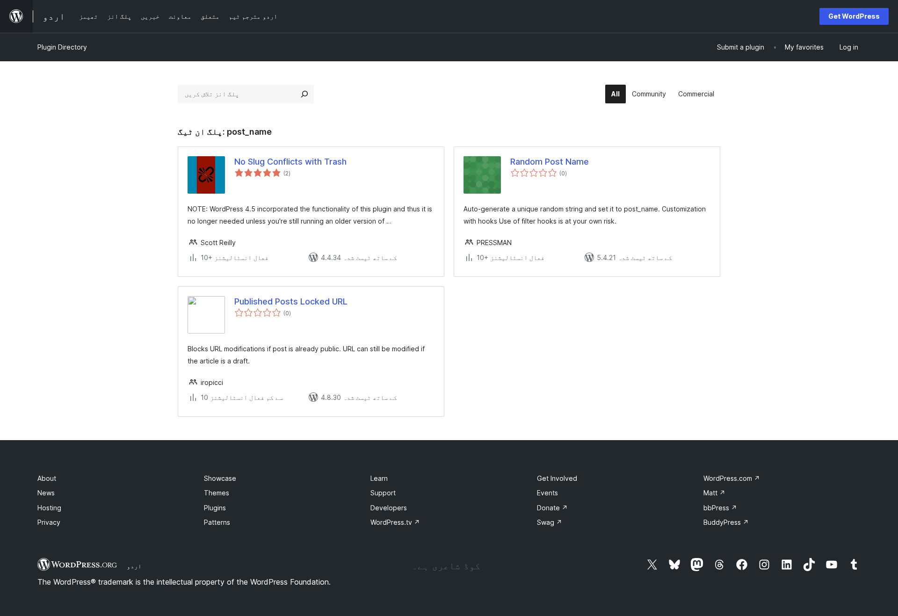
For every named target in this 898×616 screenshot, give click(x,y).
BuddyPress (726, 522)
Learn (379, 478)
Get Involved (557, 478)
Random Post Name (549, 162)
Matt (714, 493)
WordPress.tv (395, 522)
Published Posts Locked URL (291, 301)
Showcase (220, 478)
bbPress (720, 508)
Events (547, 493)
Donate (552, 508)
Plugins (215, 508)
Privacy (48, 522)
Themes (216, 493)
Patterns (217, 522)
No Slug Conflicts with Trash (290, 162)
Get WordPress (854, 16)
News (46, 493)
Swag (549, 522)
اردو (134, 566)
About (46, 478)
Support (383, 493)
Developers (388, 508)
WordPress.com (731, 478)
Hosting (49, 508)
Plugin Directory (62, 47)
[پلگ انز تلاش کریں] (304, 94)
